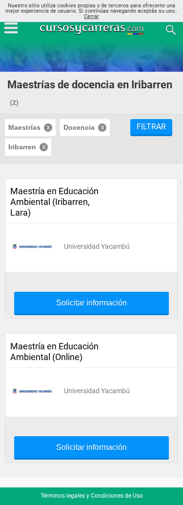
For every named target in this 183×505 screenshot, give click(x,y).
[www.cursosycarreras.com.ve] (92, 29)
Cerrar (91, 16)
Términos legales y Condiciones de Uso (92, 495)
